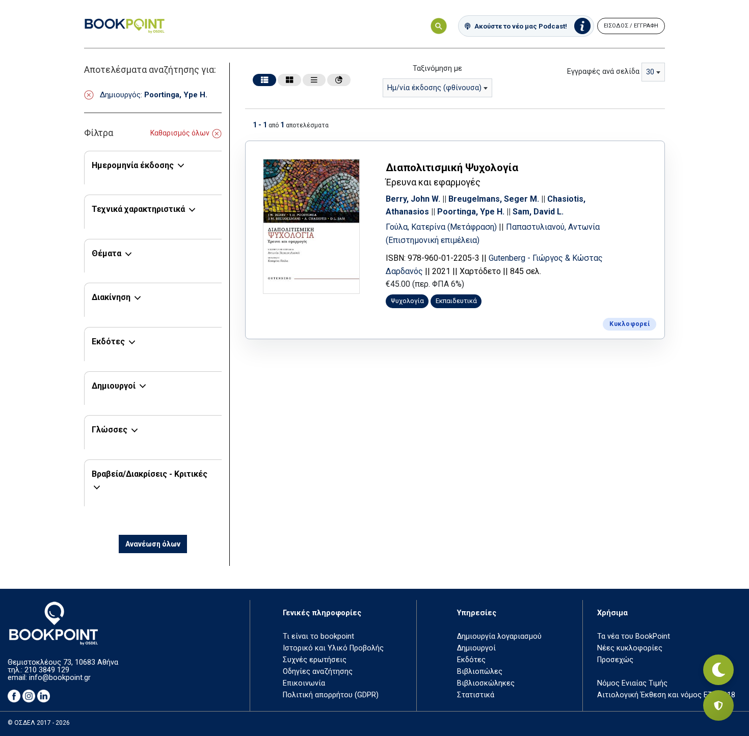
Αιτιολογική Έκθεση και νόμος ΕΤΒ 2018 (666, 695)
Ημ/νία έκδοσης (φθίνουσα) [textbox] (434, 88)
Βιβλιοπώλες (479, 671)
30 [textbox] (650, 72)
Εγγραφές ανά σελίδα (603, 71)
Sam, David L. (538, 211)
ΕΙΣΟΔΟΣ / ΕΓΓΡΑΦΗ (631, 25)
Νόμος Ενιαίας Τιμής (632, 683)
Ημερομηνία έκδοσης (133, 165)
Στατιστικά (475, 695)
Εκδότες (108, 341)
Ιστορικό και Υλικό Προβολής (333, 648)
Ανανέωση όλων (152, 544)
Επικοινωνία (304, 683)
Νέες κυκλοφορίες (629, 648)
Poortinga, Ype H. (470, 211)
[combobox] (437, 87)
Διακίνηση (111, 297)
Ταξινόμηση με (437, 68)
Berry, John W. (413, 199)
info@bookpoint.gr (60, 677)
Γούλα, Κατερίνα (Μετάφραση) (442, 227)
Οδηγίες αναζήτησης (318, 671)
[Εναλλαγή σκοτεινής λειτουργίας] (718, 670)
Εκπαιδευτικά (456, 301)
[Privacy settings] (718, 705)
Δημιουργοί (114, 386)
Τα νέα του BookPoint (633, 636)
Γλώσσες (109, 429)
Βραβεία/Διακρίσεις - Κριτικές (149, 474)
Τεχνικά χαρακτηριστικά (138, 209)
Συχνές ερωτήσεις (314, 660)
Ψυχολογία (407, 301)
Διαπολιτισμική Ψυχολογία (452, 167)
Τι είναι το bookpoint (318, 636)
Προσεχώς (615, 660)
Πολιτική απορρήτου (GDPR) (331, 695)
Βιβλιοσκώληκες (486, 683)
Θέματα (106, 253)
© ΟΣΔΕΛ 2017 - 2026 (39, 722)
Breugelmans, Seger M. (493, 199)
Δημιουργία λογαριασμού (499, 636)
